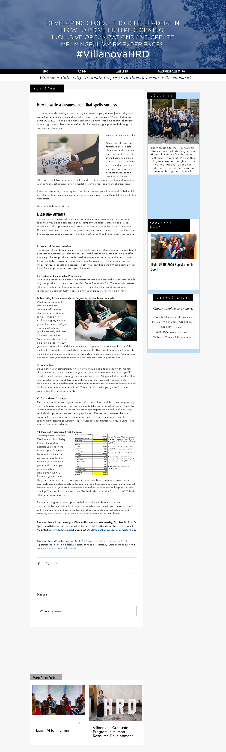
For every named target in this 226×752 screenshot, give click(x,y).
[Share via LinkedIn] (56, 563)
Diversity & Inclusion (165, 316)
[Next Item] (190, 246)
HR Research (185, 316)
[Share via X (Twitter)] (47, 563)
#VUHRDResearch (166, 332)
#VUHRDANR (169, 322)
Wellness (158, 337)
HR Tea (156, 322)
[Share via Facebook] (38, 563)
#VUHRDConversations (172, 327)
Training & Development (178, 337)
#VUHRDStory (186, 322)
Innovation (183, 332)
